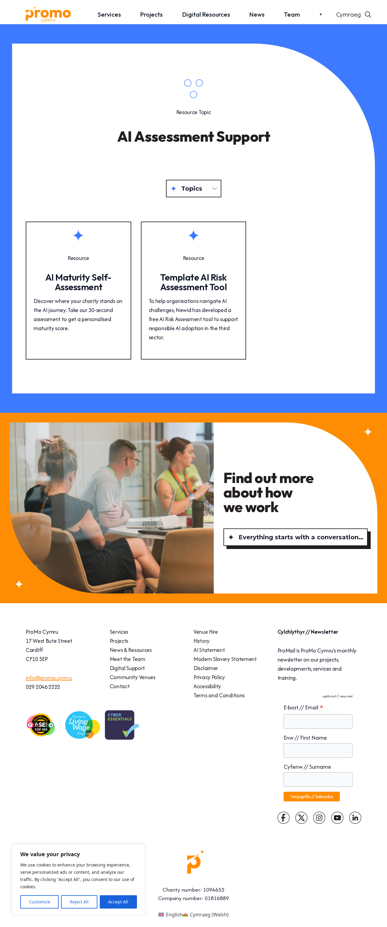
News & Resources (131, 650)
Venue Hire (206, 632)
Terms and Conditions (219, 695)
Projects (151, 14)
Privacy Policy (209, 677)
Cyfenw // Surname (307, 767)
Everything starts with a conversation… (301, 537)
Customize (39, 902)
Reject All (79, 902)
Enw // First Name (305, 738)
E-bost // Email (304, 707)
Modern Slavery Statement (225, 659)
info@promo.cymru (49, 678)
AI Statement (209, 650)
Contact (120, 686)
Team (292, 14)
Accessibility (207, 686)
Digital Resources (206, 14)
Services (109, 14)
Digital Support (127, 668)
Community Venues (132, 677)
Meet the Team (127, 659)
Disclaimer (206, 668)
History (202, 641)
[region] (78, 879)
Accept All (118, 902)
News (257, 14)
